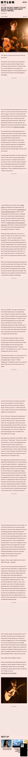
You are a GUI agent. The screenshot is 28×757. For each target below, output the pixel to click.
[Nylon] (7, 2)
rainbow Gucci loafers (18, 127)
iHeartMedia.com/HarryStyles (8, 673)
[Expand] (22, 745)
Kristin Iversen (4, 16)
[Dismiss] (26, 745)
